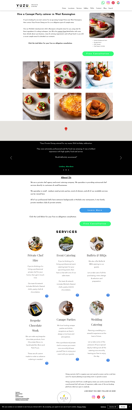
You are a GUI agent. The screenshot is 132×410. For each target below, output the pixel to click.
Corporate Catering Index (22, 398)
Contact (17, 392)
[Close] (129, 406)
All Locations (18, 393)
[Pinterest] (113, 3)
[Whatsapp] (103, 3)
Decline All (112, 407)
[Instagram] (108, 3)
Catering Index (19, 396)
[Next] (121, 158)
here (43, 194)
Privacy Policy (81, 407)
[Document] (46, 296)
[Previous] (11, 158)
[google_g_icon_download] (118, 3)
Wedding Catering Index (21, 400)
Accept (123, 407)
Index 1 (17, 395)
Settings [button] (103, 407)
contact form (62, 31)
